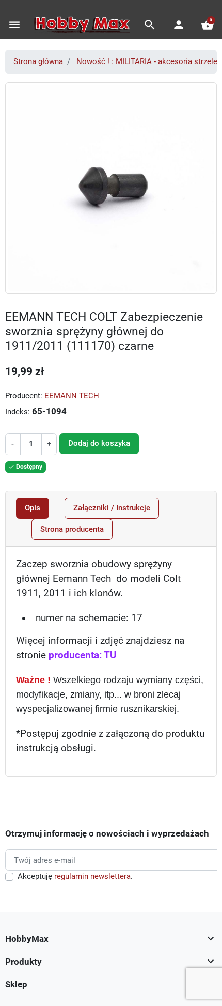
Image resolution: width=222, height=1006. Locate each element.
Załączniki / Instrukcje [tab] (111, 508)
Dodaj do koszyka (99, 443)
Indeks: (17, 411)
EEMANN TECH (71, 395)
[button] (149, 25)
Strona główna (38, 61)
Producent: (23, 395)
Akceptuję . (75, 876)
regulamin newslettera (92, 876)
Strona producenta (72, 529)
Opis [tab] (32, 508)
